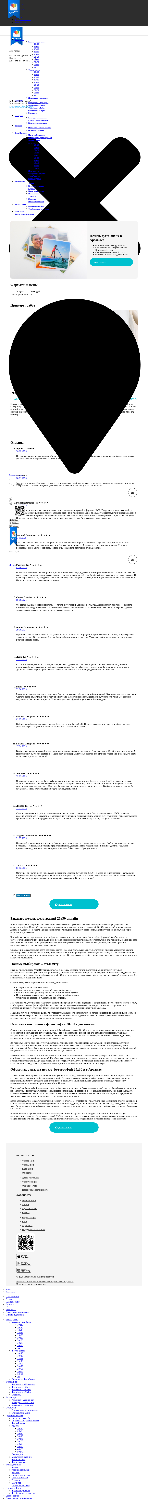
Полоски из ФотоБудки (38, 98)
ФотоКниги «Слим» (36, 105)
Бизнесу (26, 1212)
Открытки (27, 1173)
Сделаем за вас (29, 1208)
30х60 (36, 158)
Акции (25, 1204)
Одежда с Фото (29, 1186)
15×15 (36, 80)
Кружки (31, 189)
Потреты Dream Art (36, 135)
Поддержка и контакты (33, 1229)
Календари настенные (37, 123)
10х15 (36, 46)
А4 (35, 67)
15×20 (36, 82)
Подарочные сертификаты (35, 1190)
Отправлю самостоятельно (39, 128)
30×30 (36, 90)
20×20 (36, 85)
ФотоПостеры (34, 176)
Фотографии (28, 1160)
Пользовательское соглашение (31, 1284)
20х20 (36, 57)
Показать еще (23, 895)
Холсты (31, 143)
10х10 (36, 44)
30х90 (36, 160)
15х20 (36, 54)
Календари (27, 1169)
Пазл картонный (35, 194)
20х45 (36, 155)
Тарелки (32, 196)
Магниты (32, 199)
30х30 (36, 62)
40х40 (36, 163)
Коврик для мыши (36, 186)
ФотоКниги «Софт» (36, 110)
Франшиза (27, 1225)
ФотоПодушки (34, 179)
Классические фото (36, 42)
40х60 (36, 166)
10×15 (36, 75)
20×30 (36, 87)
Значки (31, 183)
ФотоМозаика (34, 140)
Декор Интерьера (30, 1177)
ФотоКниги (28, 1165)
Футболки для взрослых (38, 209)
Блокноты (32, 113)
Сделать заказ (99, 262)
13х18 (36, 49)
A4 (35, 95)
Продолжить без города (21, 106)
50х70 (36, 168)
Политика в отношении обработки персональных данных (44, 1281)
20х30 (36, 59)
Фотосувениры (29, 1182)
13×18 (36, 77)
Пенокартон (33, 171)
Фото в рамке (34, 70)
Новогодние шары (36, 191)
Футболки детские (36, 206)
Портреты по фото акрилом (40, 138)
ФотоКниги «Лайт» (36, 108)
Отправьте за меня (36, 130)
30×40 (36, 93)
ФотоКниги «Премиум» (38, 103)
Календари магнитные (37, 118)
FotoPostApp (30, 1276)
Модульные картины (37, 173)
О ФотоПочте (29, 1200)
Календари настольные (38, 120)
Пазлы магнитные (36, 201)
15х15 (36, 52)
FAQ (24, 1221)
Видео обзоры (29, 1217)
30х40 (36, 65)
